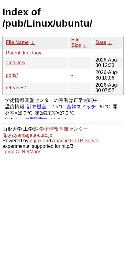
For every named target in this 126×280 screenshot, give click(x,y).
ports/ (12, 75)
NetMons (31, 151)
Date (100, 42)
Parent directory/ (23, 52)
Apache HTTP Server (75, 140)
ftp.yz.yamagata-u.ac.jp (27, 135)
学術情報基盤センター (63, 129)
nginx (36, 140)
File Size (76, 42)
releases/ (16, 87)
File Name (17, 42)
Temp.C (10, 151)
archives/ (15, 62)
